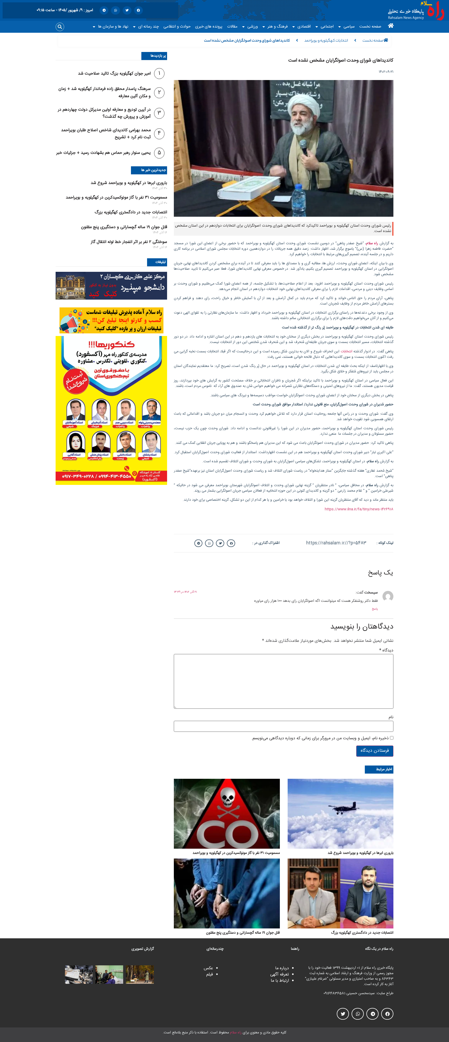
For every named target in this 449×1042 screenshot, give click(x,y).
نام (391, 717)
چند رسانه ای (148, 26)
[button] (138, 10)
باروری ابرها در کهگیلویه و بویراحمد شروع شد (129, 183)
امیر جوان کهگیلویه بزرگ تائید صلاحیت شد (114, 73)
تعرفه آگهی (279, 974)
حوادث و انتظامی (176, 26)
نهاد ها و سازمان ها (113, 26)
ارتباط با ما (280, 980)
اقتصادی (304, 26)
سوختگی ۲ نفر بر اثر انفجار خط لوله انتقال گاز (129, 242)
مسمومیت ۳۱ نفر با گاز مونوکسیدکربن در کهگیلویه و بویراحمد (116, 197)
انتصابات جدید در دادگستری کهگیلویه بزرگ (131, 212)
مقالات (232, 26)
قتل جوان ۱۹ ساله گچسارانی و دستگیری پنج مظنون (124, 227)
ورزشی (252, 26)
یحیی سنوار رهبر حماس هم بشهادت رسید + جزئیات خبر (103, 152)
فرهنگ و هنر (278, 26)
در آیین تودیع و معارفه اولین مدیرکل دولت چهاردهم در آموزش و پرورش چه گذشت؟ (104, 113)
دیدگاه (386, 651)
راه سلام (236, 1033)
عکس (208, 968)
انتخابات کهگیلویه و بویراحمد (326, 41)
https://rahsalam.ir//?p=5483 (336, 543)
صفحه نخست (370, 26)
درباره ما (282, 968)
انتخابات (346, 351)
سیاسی (349, 26)
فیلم (209, 974)
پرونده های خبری (208, 26)
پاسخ (375, 609)
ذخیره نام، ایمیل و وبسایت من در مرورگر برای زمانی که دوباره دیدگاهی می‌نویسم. (320, 738)
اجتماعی (327, 26)
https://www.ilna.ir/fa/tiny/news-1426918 (359, 509)
